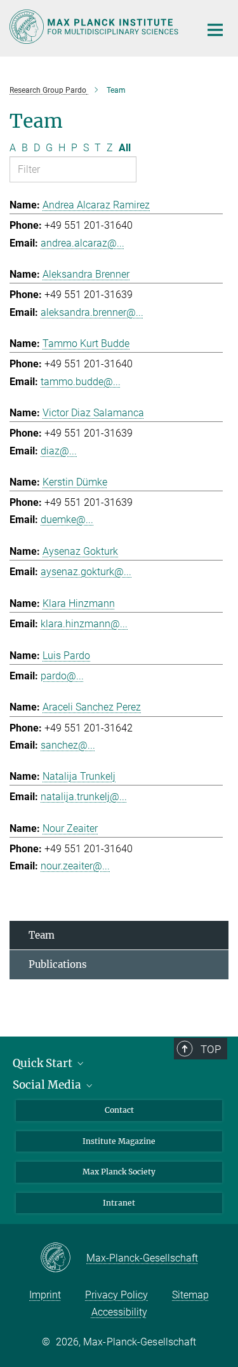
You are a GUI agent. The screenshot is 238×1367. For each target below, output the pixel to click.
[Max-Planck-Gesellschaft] (63, 1258)
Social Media (48, 1084)
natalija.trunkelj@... (84, 797)
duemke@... (67, 519)
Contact (119, 1110)
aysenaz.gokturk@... (86, 572)
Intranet (119, 1202)
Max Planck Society (119, 1171)
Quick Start (44, 1063)
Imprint (45, 1295)
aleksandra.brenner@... (92, 312)
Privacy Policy (116, 1295)
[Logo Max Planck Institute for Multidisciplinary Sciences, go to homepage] (95, 27)
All (125, 148)
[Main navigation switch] (215, 30)
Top (211, 1049)
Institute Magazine (119, 1141)
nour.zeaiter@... (75, 866)
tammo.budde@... (81, 382)
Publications (58, 964)
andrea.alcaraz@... (82, 243)
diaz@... (59, 451)
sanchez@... (68, 745)
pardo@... (62, 676)
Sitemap (190, 1295)
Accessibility (119, 1312)
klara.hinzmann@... (84, 624)
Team (42, 935)
